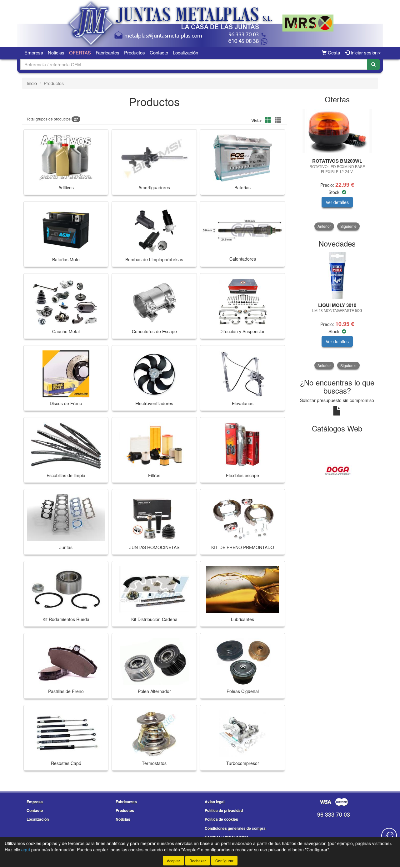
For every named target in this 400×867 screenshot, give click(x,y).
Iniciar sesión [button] (363, 52)
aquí (25, 849)
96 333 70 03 (333, 814)
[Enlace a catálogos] (337, 470)
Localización (185, 52)
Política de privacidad (224, 810)
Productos (134, 52)
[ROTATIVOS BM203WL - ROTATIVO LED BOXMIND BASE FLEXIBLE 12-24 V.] (337, 131)
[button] (269, 119)
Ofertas (80, 52)
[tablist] (337, 168)
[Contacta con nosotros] (389, 836)
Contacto (159, 52)
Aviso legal (214, 801)
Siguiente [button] (348, 226)
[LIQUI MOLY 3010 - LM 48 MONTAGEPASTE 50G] (319, 275)
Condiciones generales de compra (235, 828)
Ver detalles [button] (337, 202)
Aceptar (173, 860)
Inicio (32, 83)
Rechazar (197, 860)
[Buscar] (373, 64)
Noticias (56, 52)
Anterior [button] (324, 226)
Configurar (224, 860)
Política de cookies (221, 819)
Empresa (33, 52)
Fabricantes (107, 52)
